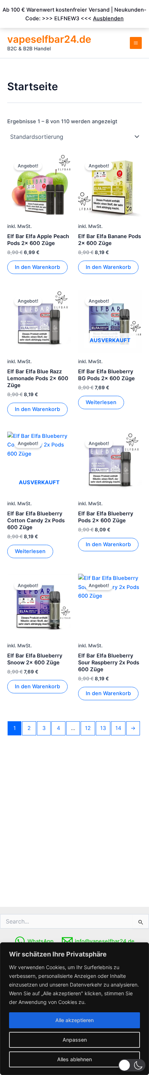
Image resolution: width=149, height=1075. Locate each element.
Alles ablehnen (74, 1059)
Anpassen (75, 1040)
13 (103, 728)
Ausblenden (108, 18)
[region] (74, 1008)
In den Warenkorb (37, 267)
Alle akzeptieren (74, 1020)
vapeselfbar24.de (49, 39)
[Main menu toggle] (136, 43)
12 (88, 728)
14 (118, 728)
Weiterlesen (101, 402)
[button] (131, 1065)
